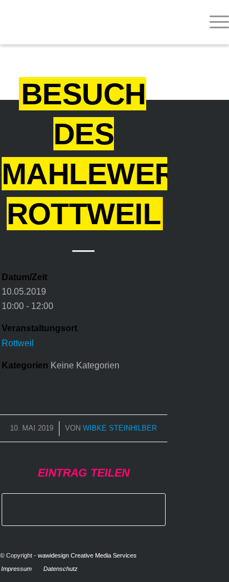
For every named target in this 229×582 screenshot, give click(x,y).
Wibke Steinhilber (120, 428)
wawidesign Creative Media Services (87, 555)
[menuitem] (213, 22)
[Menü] (213, 22)
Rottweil (18, 343)
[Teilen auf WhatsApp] (83, 509)
